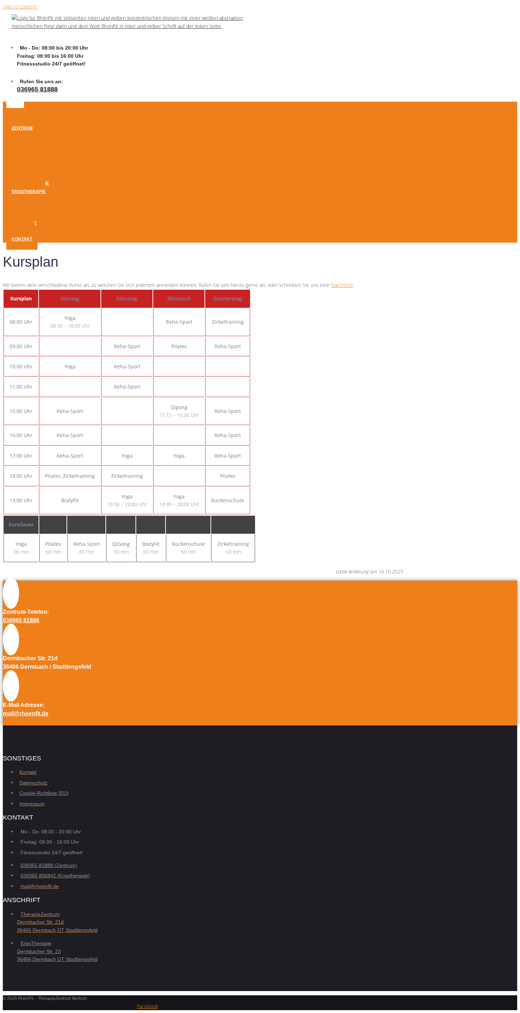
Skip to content (20, 6)
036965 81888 (37, 89)
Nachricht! (342, 285)
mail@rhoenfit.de (25, 714)
